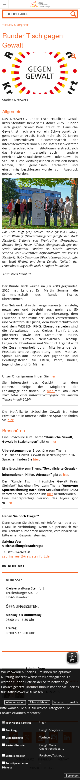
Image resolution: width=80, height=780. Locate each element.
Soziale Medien (15, 756)
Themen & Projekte (15, 25)
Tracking (11, 730)
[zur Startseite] (40, 8)
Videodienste (14, 738)
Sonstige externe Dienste (15, 765)
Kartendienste (14, 745)
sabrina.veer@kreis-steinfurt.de (26, 556)
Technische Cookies (18, 722)
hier (53, 376)
